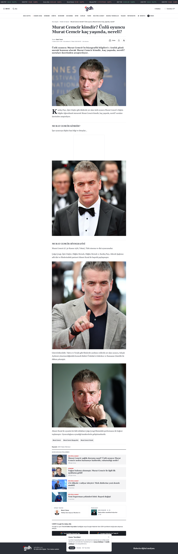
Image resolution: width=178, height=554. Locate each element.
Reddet (79, 548)
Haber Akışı (37, 16)
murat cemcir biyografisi (70, 440)
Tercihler (87, 548)
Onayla (72, 548)
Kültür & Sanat (98, 16)
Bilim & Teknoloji (112, 16)
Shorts (142, 16)
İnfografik (131, 16)
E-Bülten (157, 9)
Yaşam (123, 16)
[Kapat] (108, 537)
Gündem (47, 16)
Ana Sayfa (27, 16)
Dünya (54, 16)
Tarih (89, 16)
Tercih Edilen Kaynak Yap (72, 533)
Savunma (69, 16)
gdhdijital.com (38, 547)
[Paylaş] (119, 40)
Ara (16, 9)
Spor (76, 16)
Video (152, 16)
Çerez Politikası (98, 542)
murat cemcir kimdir (87, 440)
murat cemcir (57, 440)
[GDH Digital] (89, 8)
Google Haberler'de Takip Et (109, 533)
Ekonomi (61, 16)
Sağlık (82, 16)
